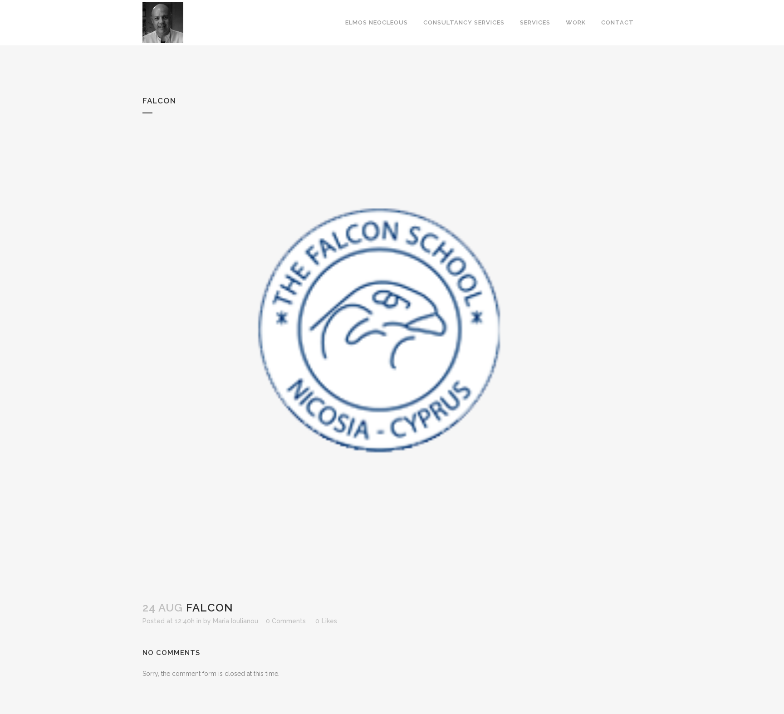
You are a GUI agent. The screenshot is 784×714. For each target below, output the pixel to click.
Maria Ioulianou (235, 621)
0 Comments (286, 621)
